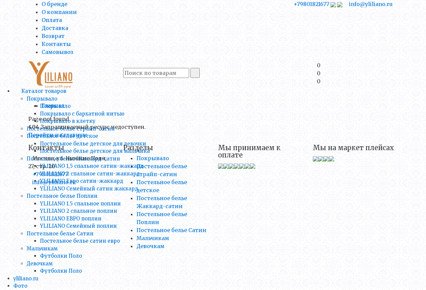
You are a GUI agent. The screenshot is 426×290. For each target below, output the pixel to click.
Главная (53, 105)
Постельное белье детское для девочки (93, 144)
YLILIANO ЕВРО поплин (71, 218)
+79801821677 (311, 4)
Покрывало (42, 99)
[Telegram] (339, 4)
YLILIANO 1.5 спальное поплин (80, 203)
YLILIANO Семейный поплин (78, 226)
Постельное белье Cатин (60, 233)
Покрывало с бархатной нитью (82, 114)
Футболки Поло (61, 256)
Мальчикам (42, 248)
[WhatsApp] (333, 4)
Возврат (53, 36)
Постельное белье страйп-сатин (71, 129)
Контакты (56, 44)
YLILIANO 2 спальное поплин (78, 211)
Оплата (52, 20)
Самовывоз (57, 52)
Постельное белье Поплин (62, 196)
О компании (59, 12)
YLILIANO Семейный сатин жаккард (89, 188)
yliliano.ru (26, 278)
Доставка (55, 28)
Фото (20, 286)
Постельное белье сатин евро (80, 241)
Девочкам (40, 263)
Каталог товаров (43, 91)
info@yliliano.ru (370, 4)
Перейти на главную (58, 135)
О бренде (54, 4)
